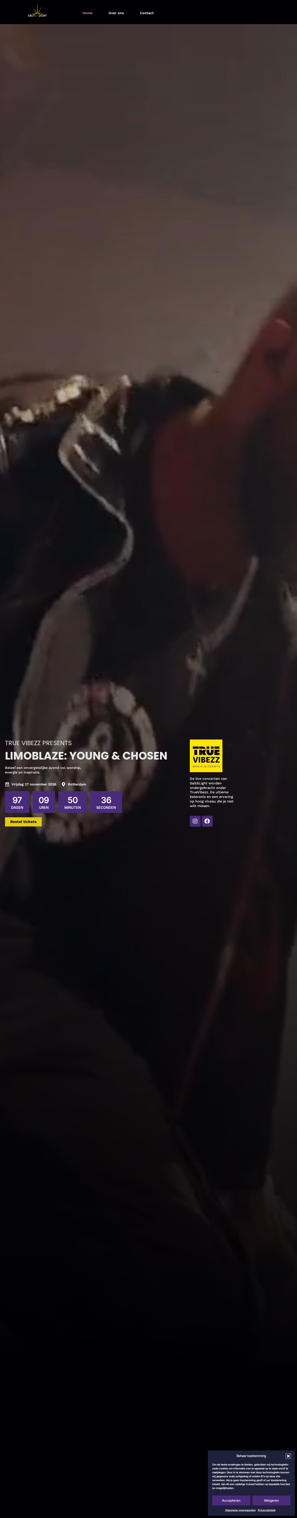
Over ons (116, 13)
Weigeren (271, 1500)
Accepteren (231, 1500)
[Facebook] (207, 821)
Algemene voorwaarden (240, 1510)
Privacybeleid (266, 1510)
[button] (288, 1456)
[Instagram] (195, 821)
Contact (147, 13)
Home (87, 13)
